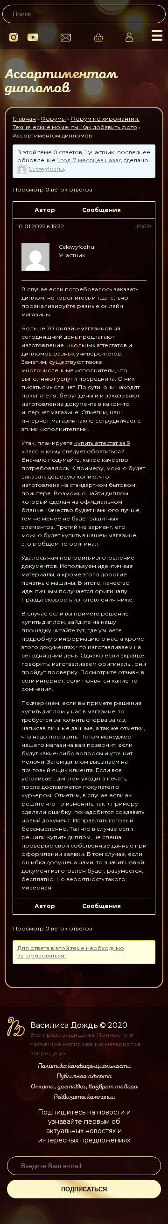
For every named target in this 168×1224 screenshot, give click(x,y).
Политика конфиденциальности (84, 1066)
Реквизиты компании (84, 1097)
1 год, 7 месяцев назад (89, 160)
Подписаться (84, 1189)
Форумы (53, 118)
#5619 (143, 226)
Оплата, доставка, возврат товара (84, 1086)
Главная (24, 118)
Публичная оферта (84, 1076)
